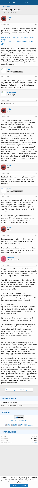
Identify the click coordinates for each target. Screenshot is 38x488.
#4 (36, 117)
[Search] (35, 2)
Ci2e (4, 13)
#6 (36, 196)
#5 (36, 173)
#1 (36, 25)
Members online (9, 398)
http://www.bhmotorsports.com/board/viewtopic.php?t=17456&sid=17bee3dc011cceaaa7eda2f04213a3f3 (18, 40)
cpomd (34, 443)
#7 (36, 235)
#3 (36, 100)
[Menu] (2, 2)
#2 (36, 77)
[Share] (33, 25)
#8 (36, 265)
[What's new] (31, 2)
